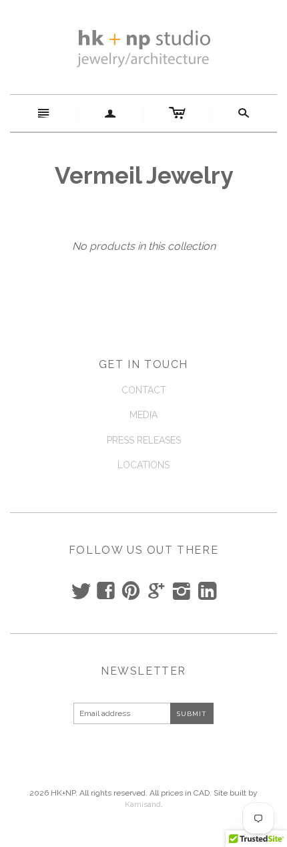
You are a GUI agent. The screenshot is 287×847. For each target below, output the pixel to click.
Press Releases (144, 440)
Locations (143, 465)
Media (143, 414)
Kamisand (143, 804)
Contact (143, 390)
